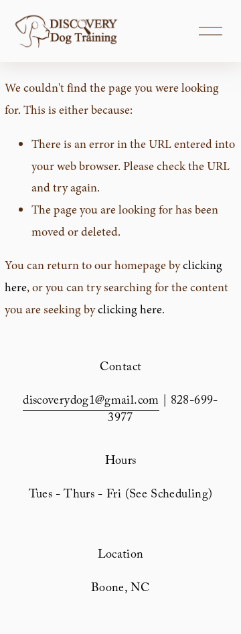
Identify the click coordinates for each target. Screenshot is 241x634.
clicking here (130, 309)
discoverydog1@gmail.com (91, 402)
